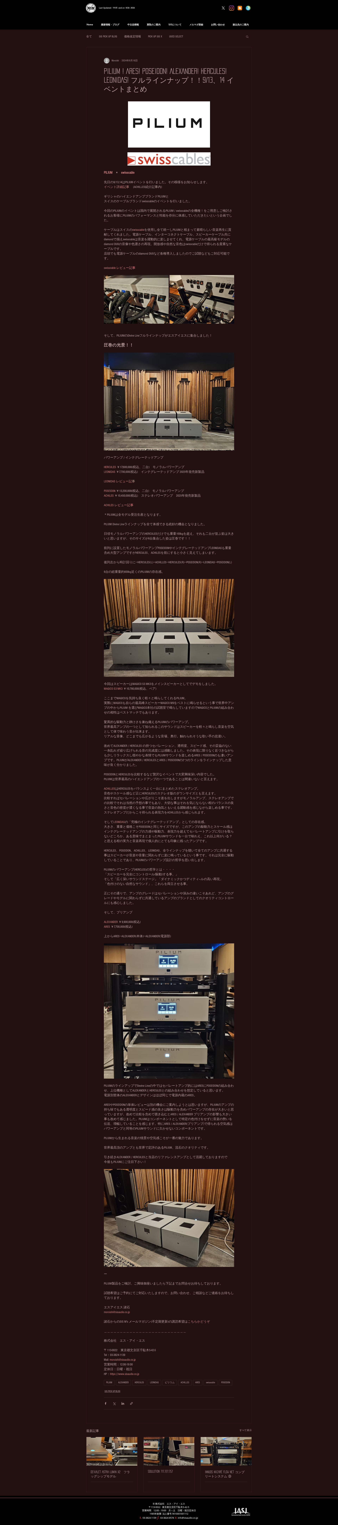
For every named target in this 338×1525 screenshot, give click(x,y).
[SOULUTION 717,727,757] (169, 1451)
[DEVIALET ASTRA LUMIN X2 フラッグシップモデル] (111, 1451)
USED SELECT (176, 36)
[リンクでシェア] (131, 1403)
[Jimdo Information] (248, 8)
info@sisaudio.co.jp (188, 1517)
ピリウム (170, 1382)
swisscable (210, 1382)
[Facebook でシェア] (105, 1403)
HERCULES (139, 1382)
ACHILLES (185, 1382)
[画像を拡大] (136, 299)
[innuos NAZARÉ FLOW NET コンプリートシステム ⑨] (226, 1451)
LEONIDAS (154, 1382)
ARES (197, 1382)
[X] (223, 8)
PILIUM (109, 1382)
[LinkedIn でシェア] (122, 1403)
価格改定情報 (132, 36)
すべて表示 (245, 1430)
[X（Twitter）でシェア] (114, 1403)
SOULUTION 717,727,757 (160, 1471)
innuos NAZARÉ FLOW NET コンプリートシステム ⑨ (225, 1474)
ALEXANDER (123, 1382)
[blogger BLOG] (239, 8)
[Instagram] (231, 8)
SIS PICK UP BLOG (108, 36)
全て (89, 36)
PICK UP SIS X (155, 36)
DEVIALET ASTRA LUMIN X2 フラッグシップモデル (110, 1474)
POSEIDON (225, 1382)
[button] (247, 36)
